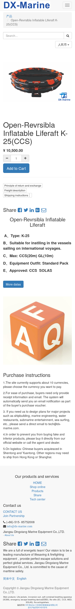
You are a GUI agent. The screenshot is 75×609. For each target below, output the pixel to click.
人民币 (63, 44)
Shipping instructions (16, 195)
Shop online (37, 487)
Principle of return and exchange (22, 185)
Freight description (14, 190)
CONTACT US (12, 511)
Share (37, 495)
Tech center (37, 499)
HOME (37, 483)
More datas (13, 284)
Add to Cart (16, 168)
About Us (9, 535)
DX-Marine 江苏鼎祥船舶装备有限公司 (41, 605)
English (21, 578)
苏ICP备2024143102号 (37, 607)
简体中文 (9, 578)
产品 (9, 16)
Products (37, 491)
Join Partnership (14, 516)
